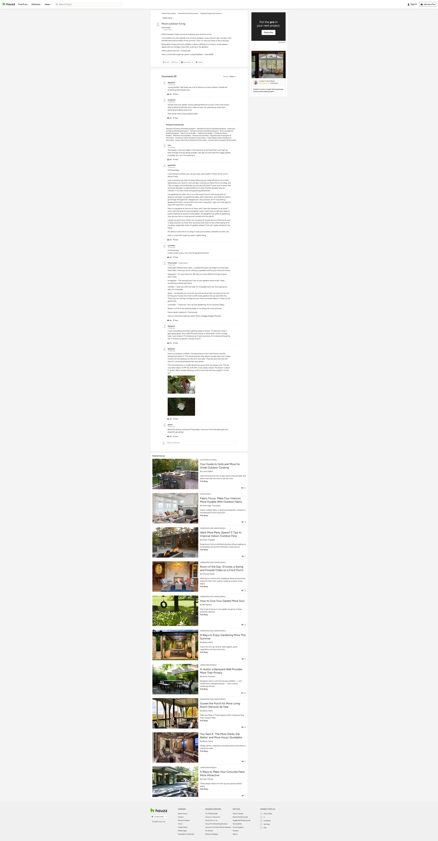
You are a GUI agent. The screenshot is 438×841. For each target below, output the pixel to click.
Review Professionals (240, 817)
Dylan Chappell (209, 540)
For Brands (209, 831)
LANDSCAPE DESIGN (208, 665)
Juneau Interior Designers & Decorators (222, 140)
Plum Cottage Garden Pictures (208, 316)
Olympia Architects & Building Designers (204, 131)
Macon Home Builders (189, 133)
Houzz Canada (238, 814)
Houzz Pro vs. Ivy (211, 820)
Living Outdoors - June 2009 (201, 54)
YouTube (267, 824)
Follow (200, 62)
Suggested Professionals (241, 820)
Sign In (235, 834)
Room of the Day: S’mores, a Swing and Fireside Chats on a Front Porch (221, 568)
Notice (187, 820)
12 (245, 761)
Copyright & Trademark (186, 834)
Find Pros (22, 4)
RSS (265, 828)
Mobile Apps (182, 831)
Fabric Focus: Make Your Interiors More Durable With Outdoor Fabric (221, 500)
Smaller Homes (167, 18)
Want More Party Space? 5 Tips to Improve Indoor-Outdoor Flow (220, 534)
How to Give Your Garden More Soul (222, 600)
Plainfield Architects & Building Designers (211, 129)
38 (245, 590)
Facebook (267, 821)
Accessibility (237, 824)
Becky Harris (208, 642)
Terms (180, 824)
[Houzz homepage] (9, 3)
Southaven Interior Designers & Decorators (190, 138)
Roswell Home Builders (200, 136)
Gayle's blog (201, 235)
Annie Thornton (209, 676)
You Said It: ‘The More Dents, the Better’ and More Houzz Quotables (221, 735)
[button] (229, 76)
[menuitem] (23, 4)
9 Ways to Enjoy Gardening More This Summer (223, 636)
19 (245, 522)
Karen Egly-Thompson (212, 505)
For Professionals (211, 814)
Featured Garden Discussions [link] (210, 13)
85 (245, 488)
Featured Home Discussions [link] (188, 13)
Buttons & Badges (211, 834)
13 (245, 659)
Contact (236, 831)
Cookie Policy (183, 827)
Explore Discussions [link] (169, 13)
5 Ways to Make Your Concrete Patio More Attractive (222, 773)
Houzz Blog (268, 814)
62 (245, 727)
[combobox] (88, 4)
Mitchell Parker (209, 574)
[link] (271, 83)
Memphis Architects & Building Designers (181, 129)
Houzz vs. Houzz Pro (212, 817)
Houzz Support (238, 827)
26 (245, 625)
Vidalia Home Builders (205, 133)
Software (35, 4)
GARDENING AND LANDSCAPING (212, 528)
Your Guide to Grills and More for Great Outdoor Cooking (220, 465)
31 (245, 556)
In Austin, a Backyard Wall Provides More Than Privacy (221, 671)
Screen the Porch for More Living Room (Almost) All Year (220, 705)
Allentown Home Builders (182, 136)
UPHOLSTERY (205, 494)
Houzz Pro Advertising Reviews (216, 824)
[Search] (57, 4)
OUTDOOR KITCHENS (208, 460)
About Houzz (182, 814)
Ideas (47, 4)
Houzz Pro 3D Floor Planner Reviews (218, 827)
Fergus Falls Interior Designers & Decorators (191, 140)
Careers (181, 817)
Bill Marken (207, 605)
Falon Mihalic (208, 779)
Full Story (204, 481)
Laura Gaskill (208, 471)
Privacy (180, 820)
